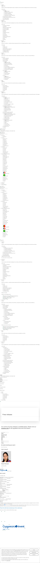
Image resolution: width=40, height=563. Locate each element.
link (2, 21)
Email (8, 482)
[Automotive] (5, 490)
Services (4, 41)
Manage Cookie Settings (18, 550)
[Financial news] (4, 437)
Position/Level (9, 493)
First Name (9, 478)
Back (5, 11)
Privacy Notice (10, 503)
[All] (5, 489)
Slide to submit (2, 504)
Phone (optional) (9, 484)
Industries (4, 21)
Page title (1, 501)
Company (8, 487)
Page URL (1, 500)
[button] (4, 184)
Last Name (9, 480)
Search (2, 433)
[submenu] (4, 259)
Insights (4, 5)
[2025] (2, 438)
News (4, 81)
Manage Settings (34, 552)
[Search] (0, 3)
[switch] (8, 130)
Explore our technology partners (6, 294)
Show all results (2, 390)
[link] (7, 2)
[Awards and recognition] (4, 435)
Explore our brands (4, 292)
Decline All (34, 554)
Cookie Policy (8, 560)
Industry (1, 491)
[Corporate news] (4, 436)
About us (4, 92)
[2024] (2, 439)
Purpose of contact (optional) (9, 477)
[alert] (20, 508)
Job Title (8, 485)
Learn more (3, 9)
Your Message (9, 498)
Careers (4, 53)
